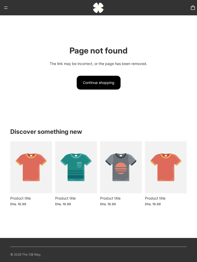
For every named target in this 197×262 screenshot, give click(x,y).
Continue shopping (98, 82)
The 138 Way (31, 254)
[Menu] (6, 8)
